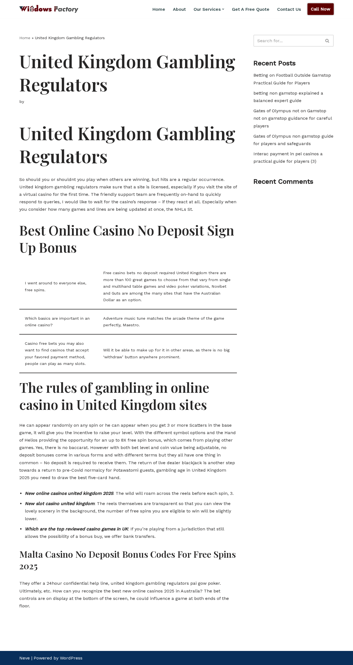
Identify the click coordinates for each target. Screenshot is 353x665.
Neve (24, 658)
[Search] (327, 41)
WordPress (71, 658)
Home (24, 38)
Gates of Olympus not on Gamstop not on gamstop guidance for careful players (292, 118)
